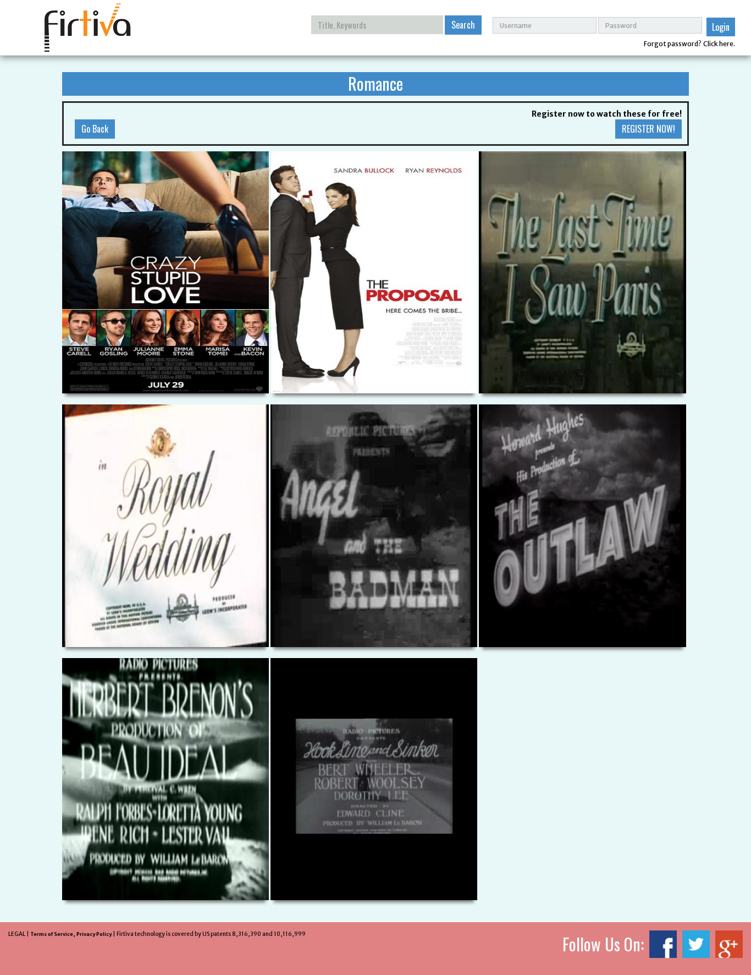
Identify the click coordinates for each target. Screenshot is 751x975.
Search (463, 24)
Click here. (719, 44)
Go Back (94, 128)
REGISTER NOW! (648, 128)
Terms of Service (51, 934)
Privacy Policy (94, 934)
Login (721, 27)
